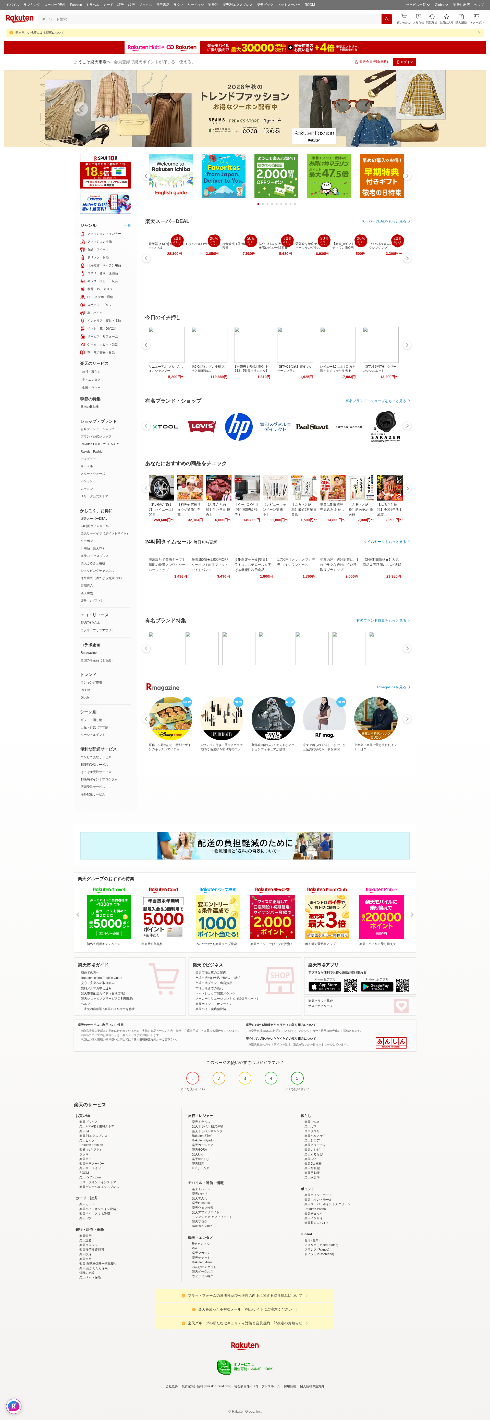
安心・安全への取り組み (98, 983)
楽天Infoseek (201, 1203)
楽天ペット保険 (90, 1277)
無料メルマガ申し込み (96, 988)
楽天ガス (310, 1126)
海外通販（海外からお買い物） (102, 578)
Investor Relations (217, 1386)
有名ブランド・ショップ (97, 429)
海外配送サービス (93, 794)
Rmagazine (89, 652)
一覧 (127, 225)
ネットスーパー (289, 5)
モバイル (12, 5)
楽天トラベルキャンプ (207, 1131)
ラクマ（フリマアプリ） (97, 630)
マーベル (87, 466)
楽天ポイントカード (318, 1195)
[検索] (387, 19)
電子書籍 (162, 5)
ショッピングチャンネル (97, 570)
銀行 (131, 5)
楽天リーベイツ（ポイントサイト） (105, 533)
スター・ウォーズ (93, 474)
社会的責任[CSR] (246, 1386)
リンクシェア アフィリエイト (212, 1217)
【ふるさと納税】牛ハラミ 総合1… (218, 510)
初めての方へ (90, 972)
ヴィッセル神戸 (202, 1276)
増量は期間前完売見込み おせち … (332, 510)
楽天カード (87, 1204)
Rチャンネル (201, 1243)
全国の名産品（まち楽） (97, 660)
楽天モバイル (201, 1189)
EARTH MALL (90, 623)
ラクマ (178, 5)
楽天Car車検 (313, 1163)
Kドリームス (200, 1168)
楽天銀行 (85, 1236)
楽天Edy (85, 1218)
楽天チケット (201, 1258)
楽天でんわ (199, 1198)
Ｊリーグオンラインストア (97, 1182)
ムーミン (87, 489)
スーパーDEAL (55, 5)
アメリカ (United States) (321, 1245)
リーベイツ (196, 5)
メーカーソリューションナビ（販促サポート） (227, 998)
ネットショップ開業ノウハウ (215, 993)
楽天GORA (199, 1149)
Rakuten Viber (202, 1226)
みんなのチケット (204, 1267)
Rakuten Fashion (92, 451)
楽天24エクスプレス (238, 5)
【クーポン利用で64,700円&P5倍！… (246, 510)
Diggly (85, 697)
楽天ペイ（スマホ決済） (96, 1213)
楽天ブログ (199, 1221)
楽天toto (197, 1154)
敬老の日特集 (90, 406)
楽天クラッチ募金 (320, 1001)
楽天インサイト (315, 1218)
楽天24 (213, 5)
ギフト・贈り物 (91, 720)
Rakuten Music (202, 1262)
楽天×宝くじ (200, 1159)
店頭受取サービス (93, 787)
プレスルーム (271, 1386)
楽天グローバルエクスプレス (99, 1187)
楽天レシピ (312, 1149)
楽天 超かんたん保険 (93, 1268)
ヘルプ (479, 5)
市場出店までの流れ (209, 988)
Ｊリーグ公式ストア (94, 496)
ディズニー (88, 459)
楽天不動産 (312, 1173)
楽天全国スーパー (91, 1163)
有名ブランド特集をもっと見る (381, 620)
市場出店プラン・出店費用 (213, 983)
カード (108, 5)
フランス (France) (316, 1249)
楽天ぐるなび (313, 1154)
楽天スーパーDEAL (94, 518)
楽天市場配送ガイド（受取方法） (104, 993)
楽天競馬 (198, 1163)
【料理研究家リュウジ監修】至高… (189, 510)
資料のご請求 (231, 978)
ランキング (31, 5)
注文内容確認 (93, 1009)
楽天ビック (265, 5)
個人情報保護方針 (312, 1386)
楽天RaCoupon (90, 1177)
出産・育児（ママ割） (96, 727)
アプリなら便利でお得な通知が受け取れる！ (339, 972)
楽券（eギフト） (92, 600)
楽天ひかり (199, 1193)
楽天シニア (312, 1140)
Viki (194, 1248)
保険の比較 (87, 1273)
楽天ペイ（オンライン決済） (99, 1209)
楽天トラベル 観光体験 (207, 1126)
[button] (418, 19)
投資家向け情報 (192, 1386)
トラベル (92, 5)
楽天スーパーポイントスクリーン (327, 1204)
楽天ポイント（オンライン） (215, 1004)
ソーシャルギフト (93, 735)
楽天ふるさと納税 (93, 563)
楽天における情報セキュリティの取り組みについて (281, 1025)
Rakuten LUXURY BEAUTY (100, 444)
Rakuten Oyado (203, 1140)
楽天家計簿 (312, 1177)
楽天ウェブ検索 (202, 1208)
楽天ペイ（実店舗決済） (212, 1009)
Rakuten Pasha (315, 1209)
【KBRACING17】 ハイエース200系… (161, 510)
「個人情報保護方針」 (145, 1039)
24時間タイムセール (95, 526)
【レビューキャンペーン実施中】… (274, 510)
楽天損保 (85, 1254)
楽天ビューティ (315, 1145)
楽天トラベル (201, 1122)
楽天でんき (312, 1122)
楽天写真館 (312, 1168)
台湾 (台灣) (312, 1240)
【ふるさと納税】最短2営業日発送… (303, 510)
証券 (120, 5)
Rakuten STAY (202, 1136)
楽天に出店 (461, 5)
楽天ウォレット (90, 1245)
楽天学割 (87, 593)
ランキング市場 (91, 682)
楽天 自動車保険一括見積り (98, 1263)
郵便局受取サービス (94, 764)
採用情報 (290, 1386)
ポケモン (87, 481)
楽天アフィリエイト (205, 1212)
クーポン (87, 541)
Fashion (76, 5)
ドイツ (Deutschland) (319, 1254)
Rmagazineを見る (391, 687)
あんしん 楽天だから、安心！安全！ (391, 1043)
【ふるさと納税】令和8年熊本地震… (389, 510)
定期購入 (87, 585)
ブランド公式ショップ (96, 436)
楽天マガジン (201, 1253)
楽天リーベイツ (90, 1168)
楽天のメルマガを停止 (119, 1009)
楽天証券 (85, 1240)
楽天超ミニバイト (316, 1223)
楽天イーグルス (202, 1271)
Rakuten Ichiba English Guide (101, 978)
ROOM (310, 5)
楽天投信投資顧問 (91, 1249)
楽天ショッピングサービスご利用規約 (107, 998)
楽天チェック (313, 1213)
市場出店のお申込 (207, 978)
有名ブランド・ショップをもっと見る (376, 401)
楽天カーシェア (202, 1145)
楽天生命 (85, 1259)
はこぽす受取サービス (96, 772)
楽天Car (310, 1159)
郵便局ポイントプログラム (99, 779)
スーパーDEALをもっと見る (383, 221)
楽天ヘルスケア (315, 1136)
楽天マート (87, 1159)
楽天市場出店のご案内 (210, 972)
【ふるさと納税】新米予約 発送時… (361, 510)
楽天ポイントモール (318, 1199)
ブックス (145, 5)
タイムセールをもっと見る (384, 542)
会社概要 (172, 1386)
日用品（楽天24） (93, 548)
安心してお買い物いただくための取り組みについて (281, 1038)
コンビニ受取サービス (96, 757)
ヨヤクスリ (312, 1131)
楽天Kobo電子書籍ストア (96, 1126)
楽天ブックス (88, 1122)
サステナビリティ (320, 1006)
